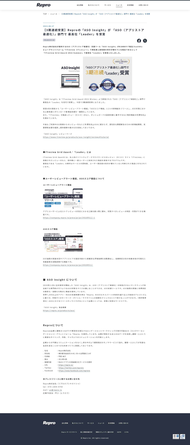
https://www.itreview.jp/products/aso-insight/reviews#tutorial (76, 137)
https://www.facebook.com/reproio (74, 370)
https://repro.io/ (65, 365)
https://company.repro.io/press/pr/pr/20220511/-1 (69, 217)
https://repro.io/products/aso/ (59, 310)
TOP (45, 14)
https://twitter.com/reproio (71, 368)
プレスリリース (49, 40)
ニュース (53, 14)
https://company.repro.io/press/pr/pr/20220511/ (68, 265)
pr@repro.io (55, 390)
